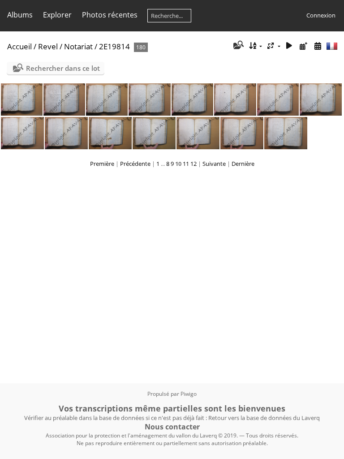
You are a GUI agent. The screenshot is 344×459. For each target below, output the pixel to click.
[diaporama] (289, 46)
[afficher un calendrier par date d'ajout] (303, 46)
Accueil (19, 46)
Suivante (214, 164)
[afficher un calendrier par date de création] (317, 46)
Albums (20, 15)
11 (186, 164)
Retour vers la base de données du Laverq (264, 418)
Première (102, 164)
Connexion (320, 15)
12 (193, 164)
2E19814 (114, 46)
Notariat (78, 46)
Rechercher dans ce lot (63, 68)
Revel (48, 46)
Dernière (243, 164)
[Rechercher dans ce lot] (238, 45)
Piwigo (189, 394)
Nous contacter (172, 427)
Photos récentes (110, 15)
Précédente (135, 164)
